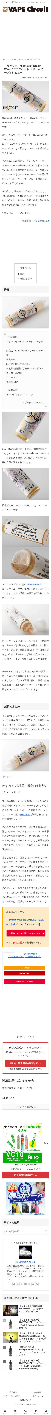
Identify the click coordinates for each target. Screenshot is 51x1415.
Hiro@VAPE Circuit (25, 1262)
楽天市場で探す (24, 973)
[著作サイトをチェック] (14, 1284)
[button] (46, 1231)
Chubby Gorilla (31, 584)
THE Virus (25, 814)
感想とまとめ (26, 278)
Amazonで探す (24, 968)
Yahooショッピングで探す (24, 981)
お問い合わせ (25, 1400)
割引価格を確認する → (25, 1175)
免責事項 (37, 1392)
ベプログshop (40, 221)
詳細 (22, 274)
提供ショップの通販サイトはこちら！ (26, 933)
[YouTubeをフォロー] (29, 1284)
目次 (22, 268)
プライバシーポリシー (13, 1396)
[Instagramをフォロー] (25, 1284)
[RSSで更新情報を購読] (37, 1284)
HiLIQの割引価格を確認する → (25, 1063)
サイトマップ (37, 1396)
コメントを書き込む (26, 1106)
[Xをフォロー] (18, 1284)
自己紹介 (13, 1392)
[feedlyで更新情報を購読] (33, 1284)
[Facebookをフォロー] (21, 1284)
